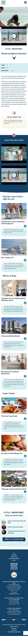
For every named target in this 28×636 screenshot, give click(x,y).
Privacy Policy (14, 626)
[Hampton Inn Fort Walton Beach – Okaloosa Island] (14, 288)
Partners (14, 555)
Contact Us (14, 556)
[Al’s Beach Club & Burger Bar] (14, 443)
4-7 (11, 65)
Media (14, 560)
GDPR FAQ (14, 630)
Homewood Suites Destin (10, 336)
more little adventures (14, 539)
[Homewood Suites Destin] (14, 325)
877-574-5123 (15, 609)
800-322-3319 (15, 584)
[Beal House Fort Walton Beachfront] (14, 361)
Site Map (14, 628)
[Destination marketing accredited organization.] (14, 575)
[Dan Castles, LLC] (14, 247)
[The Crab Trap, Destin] (14, 405)
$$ (7, 67)
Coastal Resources (14, 558)
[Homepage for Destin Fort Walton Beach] (14, 566)
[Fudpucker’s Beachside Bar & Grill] (14, 479)
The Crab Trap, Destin (9, 416)
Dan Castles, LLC (7, 257)
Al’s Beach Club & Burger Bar (12, 453)
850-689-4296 (15, 599)
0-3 (7, 65)
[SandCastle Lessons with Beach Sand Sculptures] (14, 211)
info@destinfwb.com (14, 593)
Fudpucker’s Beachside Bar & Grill (13, 489)
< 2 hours (12, 70)
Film (14, 553)
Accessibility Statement (14, 632)
